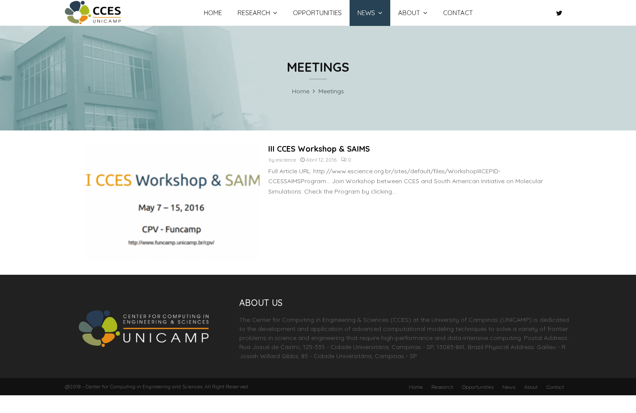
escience (286, 159)
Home (213, 13)
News (366, 13)
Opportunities (317, 13)
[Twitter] (561, 13)
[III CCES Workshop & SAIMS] (172, 202)
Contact (458, 13)
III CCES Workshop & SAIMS (319, 149)
